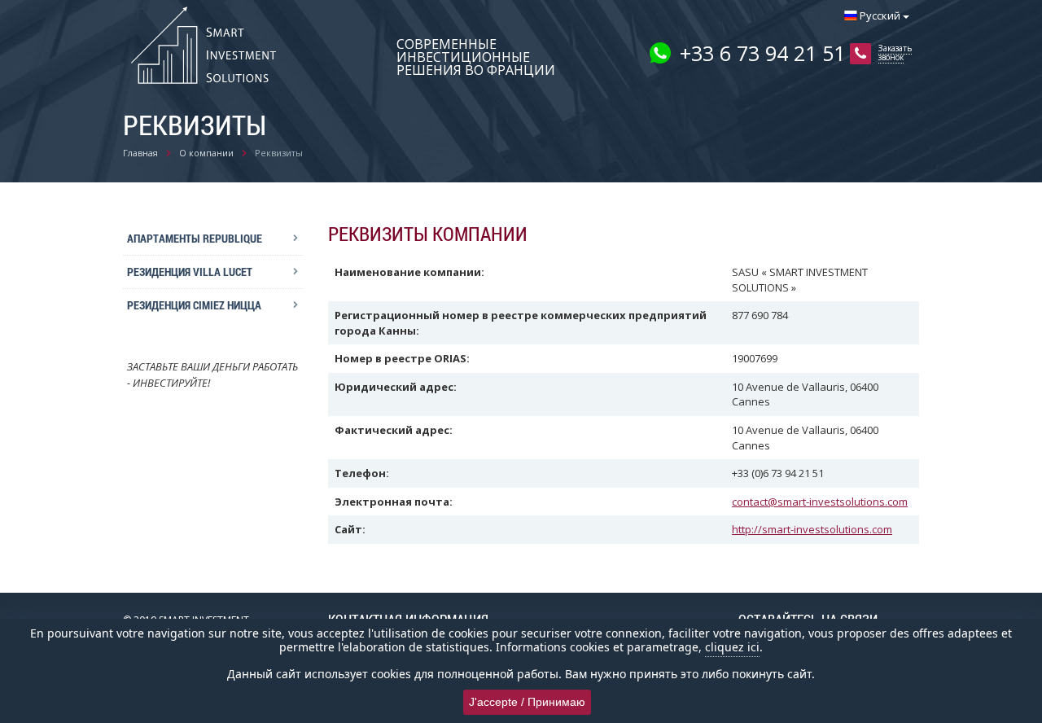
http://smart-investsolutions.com (812, 529)
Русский (880, 15)
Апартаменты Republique (194, 238)
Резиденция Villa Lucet (189, 271)
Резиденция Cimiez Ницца (194, 305)
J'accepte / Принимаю (527, 701)
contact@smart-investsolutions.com (820, 501)
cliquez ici (732, 647)
